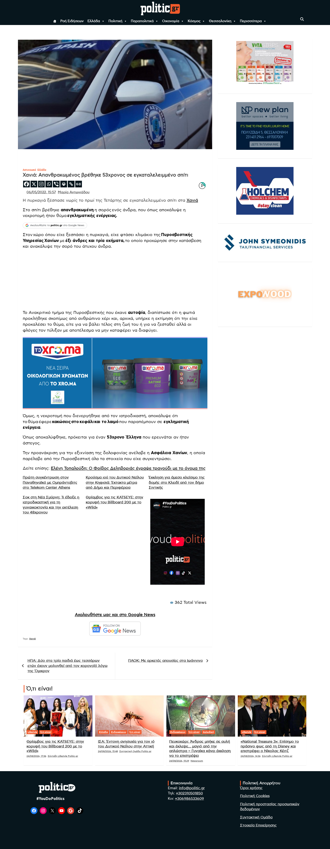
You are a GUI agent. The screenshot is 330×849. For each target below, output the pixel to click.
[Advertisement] (115, 280)
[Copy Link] (71, 184)
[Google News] (78, 184)
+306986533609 (189, 799)
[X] (34, 184)
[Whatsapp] (48, 184)
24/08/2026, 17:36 (36, 756)
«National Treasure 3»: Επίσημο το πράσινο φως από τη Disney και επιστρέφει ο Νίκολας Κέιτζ (270, 746)
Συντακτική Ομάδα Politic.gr (135, 751)
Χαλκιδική (208, 732)
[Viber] (56, 184)
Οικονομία (170, 21)
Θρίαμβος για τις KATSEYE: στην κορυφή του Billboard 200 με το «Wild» (114, 502)
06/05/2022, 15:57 (41, 192)
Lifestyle (32, 732)
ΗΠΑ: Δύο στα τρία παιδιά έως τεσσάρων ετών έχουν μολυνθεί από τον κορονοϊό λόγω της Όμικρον (68, 666)
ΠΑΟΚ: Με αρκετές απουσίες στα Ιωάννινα (165, 661)
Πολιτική (115, 21)
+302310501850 (189, 793)
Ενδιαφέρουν (118, 732)
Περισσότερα (251, 21)
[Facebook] (26, 184)
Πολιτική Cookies (255, 796)
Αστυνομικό (29, 170)
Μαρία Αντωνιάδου (74, 192)
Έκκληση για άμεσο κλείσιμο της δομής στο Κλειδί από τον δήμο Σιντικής (177, 482)
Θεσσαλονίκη (220, 21)
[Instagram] (41, 184)
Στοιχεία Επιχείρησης (258, 825)
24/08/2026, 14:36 (250, 756)
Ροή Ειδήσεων (72, 21)
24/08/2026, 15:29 (179, 761)
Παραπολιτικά (142, 21)
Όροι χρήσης (251, 788)
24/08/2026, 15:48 (108, 751)
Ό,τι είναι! (45, 732)
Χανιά (192, 200)
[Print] (63, 184)
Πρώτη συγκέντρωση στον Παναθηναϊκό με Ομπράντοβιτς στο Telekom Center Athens (50, 482)
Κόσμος (194, 21)
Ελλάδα (93, 21)
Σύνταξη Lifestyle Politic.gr (63, 756)
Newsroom (197, 761)
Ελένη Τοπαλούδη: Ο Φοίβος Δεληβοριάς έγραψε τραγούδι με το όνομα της (128, 468)
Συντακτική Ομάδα (256, 817)
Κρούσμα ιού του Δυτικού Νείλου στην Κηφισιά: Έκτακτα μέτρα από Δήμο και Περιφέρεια (115, 482)
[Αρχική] (54, 21)
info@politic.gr (192, 788)
